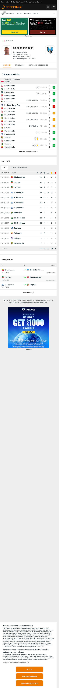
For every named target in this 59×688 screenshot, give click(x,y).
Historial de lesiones (38, 65)
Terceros (40, 646)
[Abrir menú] (53, 7)
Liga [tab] (4, 168)
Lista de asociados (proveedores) (16, 662)
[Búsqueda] (48, 7)
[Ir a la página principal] (14, 7)
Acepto (29, 669)
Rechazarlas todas (29, 676)
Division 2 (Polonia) (12, 79)
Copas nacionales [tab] (19, 168)
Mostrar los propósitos (29, 683)
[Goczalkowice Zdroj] (50, 53)
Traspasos (20, 65)
